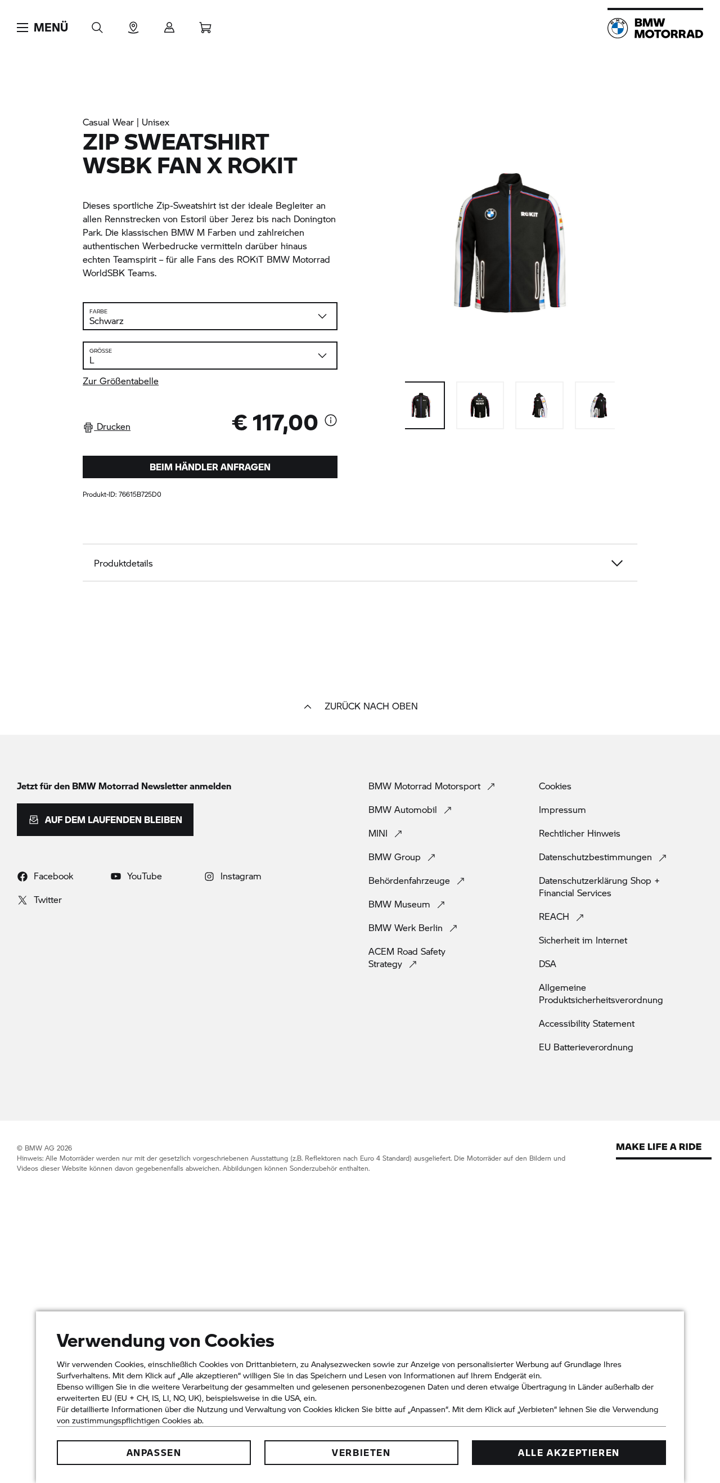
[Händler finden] (133, 24)
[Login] (169, 24)
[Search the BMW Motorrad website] (97, 24)
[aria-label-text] (331, 421)
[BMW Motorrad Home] (655, 28)
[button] (42, 27)
